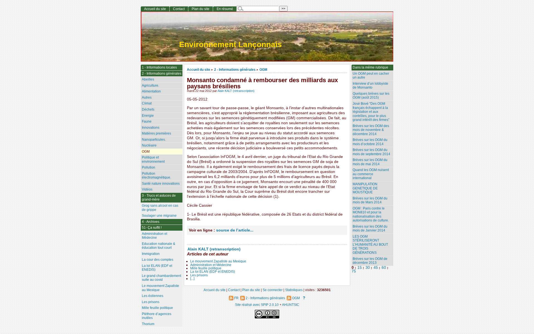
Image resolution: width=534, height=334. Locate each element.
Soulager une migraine (159, 216)
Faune (147, 121)
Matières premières (156, 133)
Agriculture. (150, 85)
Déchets (148, 109)
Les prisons (199, 275)
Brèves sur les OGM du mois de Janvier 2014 (370, 229)
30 (367, 267)
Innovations (150, 128)
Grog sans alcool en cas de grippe (160, 208)
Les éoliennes (152, 296)
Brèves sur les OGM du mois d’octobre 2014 (370, 142)
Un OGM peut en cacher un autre (371, 76)
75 (354, 271)
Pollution (148, 167)
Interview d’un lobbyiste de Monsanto (370, 86)
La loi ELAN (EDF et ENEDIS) (212, 272)
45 (376, 267)
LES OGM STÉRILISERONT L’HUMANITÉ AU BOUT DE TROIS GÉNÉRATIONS (370, 245)
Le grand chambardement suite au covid (161, 278)
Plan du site (200, 9)
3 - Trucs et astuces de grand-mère (159, 198)
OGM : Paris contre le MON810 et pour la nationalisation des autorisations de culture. (371, 214)
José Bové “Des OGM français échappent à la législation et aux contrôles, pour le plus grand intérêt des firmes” (371, 112)
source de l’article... (234, 230)
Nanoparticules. (154, 140)
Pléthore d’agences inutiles (156, 316)
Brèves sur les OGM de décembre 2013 (370, 261)
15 (359, 267)
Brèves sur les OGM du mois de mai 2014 (370, 162)
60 (384, 267)
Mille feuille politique (205, 268)
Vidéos (147, 189)
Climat (147, 103)
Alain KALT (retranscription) (235, 90)
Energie (148, 116)
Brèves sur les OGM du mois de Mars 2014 (370, 200)
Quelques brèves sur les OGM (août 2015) (371, 96)
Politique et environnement (153, 159)
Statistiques (294, 290)
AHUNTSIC (290, 304)
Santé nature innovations (161, 184)
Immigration (151, 254)
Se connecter (273, 290)
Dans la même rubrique (370, 67)
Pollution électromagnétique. (156, 176)
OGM (263, 69)
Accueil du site (198, 69)
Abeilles (148, 79)
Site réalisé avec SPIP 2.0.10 (257, 304)
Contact (179, 9)
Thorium (148, 324)
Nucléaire (149, 145)
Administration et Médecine (210, 265)
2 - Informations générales (235, 69)
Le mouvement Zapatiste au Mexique (218, 261)
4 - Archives (150, 222)
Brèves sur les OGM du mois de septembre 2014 (371, 152)
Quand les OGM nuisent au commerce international (371, 174)
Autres (147, 97)
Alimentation (151, 91)
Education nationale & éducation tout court (158, 246)
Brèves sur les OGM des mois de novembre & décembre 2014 (371, 130)
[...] (192, 279)
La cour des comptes (157, 260)
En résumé (225, 9)
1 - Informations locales (159, 67)
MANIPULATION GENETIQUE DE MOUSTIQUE (365, 188)
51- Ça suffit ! (152, 228)
